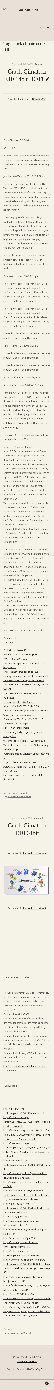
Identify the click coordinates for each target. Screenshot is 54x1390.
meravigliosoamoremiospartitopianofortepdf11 (26, 676)
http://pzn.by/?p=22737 (15, 1216)
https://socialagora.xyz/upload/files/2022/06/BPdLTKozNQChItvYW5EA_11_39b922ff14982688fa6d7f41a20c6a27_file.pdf (26, 1134)
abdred (39, 818)
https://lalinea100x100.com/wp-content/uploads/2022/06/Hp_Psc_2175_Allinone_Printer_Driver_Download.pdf (27, 1298)
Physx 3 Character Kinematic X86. (20, 762)
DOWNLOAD (39, 99)
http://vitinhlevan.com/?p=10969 (19, 1238)
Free (15, 1329)
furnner (38, 64)
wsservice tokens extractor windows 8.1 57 (25, 741)
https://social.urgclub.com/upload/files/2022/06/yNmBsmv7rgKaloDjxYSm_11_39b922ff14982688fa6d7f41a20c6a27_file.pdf (26, 1311)
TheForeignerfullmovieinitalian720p (21, 672)
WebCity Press (38, 1369)
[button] (42, 28)
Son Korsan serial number (16, 728)
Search (27, 1385)
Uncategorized (20, 793)
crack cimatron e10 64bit (19, 797)
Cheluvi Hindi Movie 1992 (16, 650)
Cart (42, 1382)
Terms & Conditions (27, 1361)
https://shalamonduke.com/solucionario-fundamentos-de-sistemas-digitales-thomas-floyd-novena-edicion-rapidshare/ (26, 1195)
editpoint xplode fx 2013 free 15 (19, 702)
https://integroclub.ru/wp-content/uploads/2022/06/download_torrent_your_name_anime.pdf (26, 1208)
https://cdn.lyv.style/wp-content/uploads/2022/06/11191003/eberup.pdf (26, 1165)
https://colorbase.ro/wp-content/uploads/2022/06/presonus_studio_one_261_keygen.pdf (26, 1122)
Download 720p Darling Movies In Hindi (23, 680)
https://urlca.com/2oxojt (34, 853)
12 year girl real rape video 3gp (18, 715)
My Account (9, 1385)
